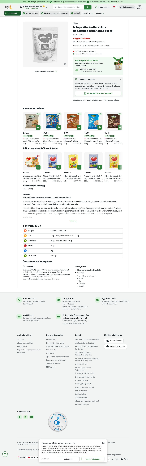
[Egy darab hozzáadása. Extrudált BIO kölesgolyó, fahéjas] (79, 127)
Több (108, 88)
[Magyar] (115, 7)
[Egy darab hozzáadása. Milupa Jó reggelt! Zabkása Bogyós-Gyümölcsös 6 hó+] (120, 167)
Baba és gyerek (79, 100)
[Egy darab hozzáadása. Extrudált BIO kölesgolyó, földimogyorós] (38, 127)
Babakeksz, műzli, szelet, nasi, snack (112, 100)
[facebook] (19, 417)
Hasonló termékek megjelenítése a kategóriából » (91, 45)
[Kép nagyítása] (65, 64)
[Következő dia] (118, 121)
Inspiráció (86, 13)
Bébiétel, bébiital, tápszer (94, 100)
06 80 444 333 (29, 298)
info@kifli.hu (68, 298)
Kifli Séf (77, 13)
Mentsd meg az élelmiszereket (56, 13)
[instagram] (25, 417)
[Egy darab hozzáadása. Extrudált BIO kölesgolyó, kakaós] (120, 127)
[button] (127, 7)
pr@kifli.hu (28, 315)
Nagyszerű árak (32, 13)
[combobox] (68, 7)
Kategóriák (12, 13)
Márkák (99, 13)
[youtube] (31, 417)
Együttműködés (109, 298)
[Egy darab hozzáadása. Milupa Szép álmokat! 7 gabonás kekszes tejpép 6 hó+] (58, 167)
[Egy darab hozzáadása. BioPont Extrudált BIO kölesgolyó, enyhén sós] (99, 127)
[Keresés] (87, 7)
